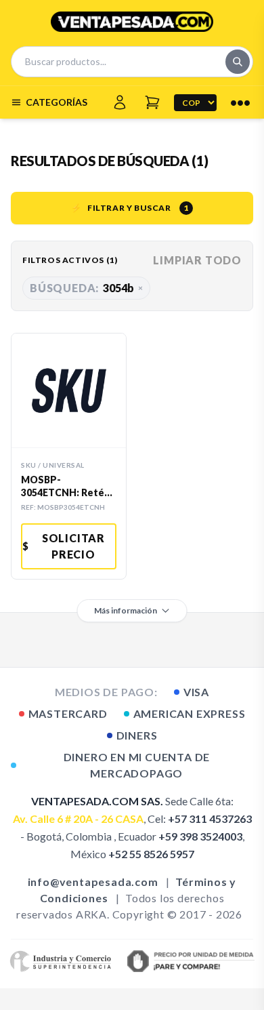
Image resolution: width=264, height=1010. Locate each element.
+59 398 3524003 (200, 836)
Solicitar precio (63, 546)
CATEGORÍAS (56, 102)
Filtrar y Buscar (129, 208)
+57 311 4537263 (210, 818)
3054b (86, 287)
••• (240, 102)
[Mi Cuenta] (120, 102)
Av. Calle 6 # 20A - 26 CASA (78, 818)
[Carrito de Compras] (152, 102)
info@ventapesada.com (93, 881)
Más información (125, 610)
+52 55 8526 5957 (151, 853)
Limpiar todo (197, 260)
